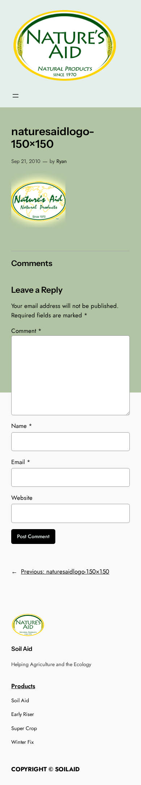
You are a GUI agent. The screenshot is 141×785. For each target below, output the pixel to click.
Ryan (61, 161)
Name (21, 425)
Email (20, 462)
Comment (26, 330)
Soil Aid (21, 648)
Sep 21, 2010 (25, 161)
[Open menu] (15, 95)
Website (22, 497)
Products (23, 686)
